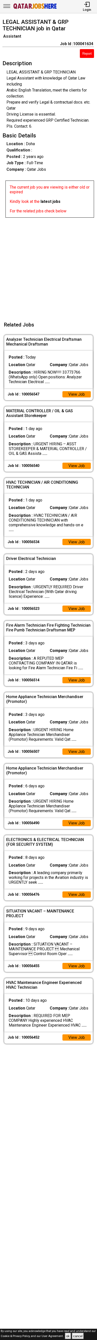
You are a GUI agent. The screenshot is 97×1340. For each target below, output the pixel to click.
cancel (78, 1336)
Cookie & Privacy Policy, (16, 1336)
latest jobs (50, 201)
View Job (76, 394)
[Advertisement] (48, 266)
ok (68, 1336)
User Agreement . (53, 1336)
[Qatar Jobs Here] (35, 8)
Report (87, 53)
